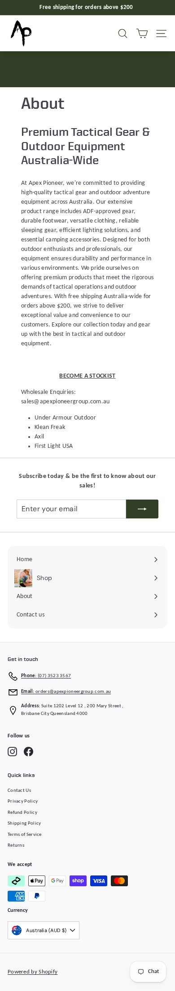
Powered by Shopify (32, 972)
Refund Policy (22, 812)
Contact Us (19, 790)
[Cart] (142, 33)
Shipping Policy (24, 823)
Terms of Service (25, 834)
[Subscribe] (142, 509)
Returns (16, 845)
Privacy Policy (23, 801)
